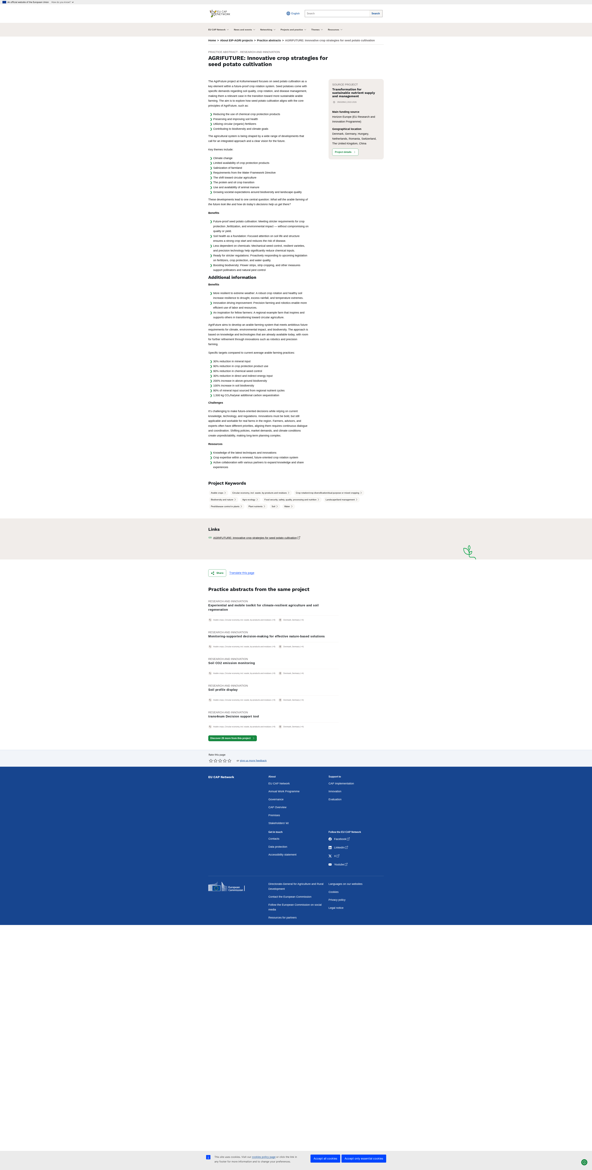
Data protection (277, 846)
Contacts (273, 838)
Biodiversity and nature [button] (222, 499)
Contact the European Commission (289, 896)
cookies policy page (263, 1156)
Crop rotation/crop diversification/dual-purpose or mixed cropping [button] (328, 493)
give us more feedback (253, 760)
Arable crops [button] (217, 493)
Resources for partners (282, 917)
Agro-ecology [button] (249, 499)
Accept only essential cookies (364, 1158)
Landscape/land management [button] (340, 499)
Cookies (334, 892)
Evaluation (335, 799)
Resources (333, 29)
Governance (276, 799)
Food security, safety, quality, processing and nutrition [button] (290, 499)
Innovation (335, 791)
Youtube (341, 864)
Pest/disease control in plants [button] (225, 506)
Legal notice (336, 907)
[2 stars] (213, 761)
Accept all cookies (325, 1158)
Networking (266, 29)
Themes (315, 29)
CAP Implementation (341, 783)
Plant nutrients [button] (256, 506)
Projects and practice (292, 29)
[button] (345, 152)
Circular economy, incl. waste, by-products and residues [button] (259, 493)
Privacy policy (337, 899)
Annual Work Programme (284, 791)
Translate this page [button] (241, 572)
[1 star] (211, 761)
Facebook (342, 839)
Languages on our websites (345, 883)
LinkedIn (341, 847)
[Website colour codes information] (584, 1162)
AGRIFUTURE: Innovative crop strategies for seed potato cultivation (272, 537)
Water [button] (287, 506)
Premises (274, 815)
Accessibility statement (282, 854)
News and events (243, 29)
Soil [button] (274, 506)
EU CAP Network (217, 29)
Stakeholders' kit (278, 823)
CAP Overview (277, 807)
